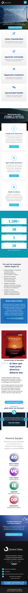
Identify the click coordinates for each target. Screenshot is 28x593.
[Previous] (2, 419)
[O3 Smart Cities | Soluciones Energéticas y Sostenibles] (6, 2)
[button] (14, 136)
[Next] (25, 419)
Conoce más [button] (14, 146)
